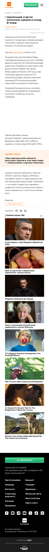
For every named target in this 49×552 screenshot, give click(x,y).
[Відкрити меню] (42, 5)
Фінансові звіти (33, 494)
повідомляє (18, 52)
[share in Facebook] (16, 211)
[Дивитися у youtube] (24, 513)
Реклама (9, 501)
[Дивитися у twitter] (30, 513)
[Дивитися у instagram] (12, 513)
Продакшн (10, 506)
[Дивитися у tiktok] (36, 513)
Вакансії (29, 480)
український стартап (14, 204)
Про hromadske (13, 480)
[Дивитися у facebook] (6, 513)
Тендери (29, 485)
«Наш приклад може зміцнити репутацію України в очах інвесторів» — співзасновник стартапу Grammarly (24, 160)
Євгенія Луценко (11, 27)
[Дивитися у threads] (42, 513)
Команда (9, 485)
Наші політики (32, 498)
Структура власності (10, 495)
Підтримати (31, 5)
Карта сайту (31, 503)
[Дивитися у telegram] (18, 513)
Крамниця (30, 489)
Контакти (10, 489)
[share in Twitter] (21, 211)
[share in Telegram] (25, 211)
